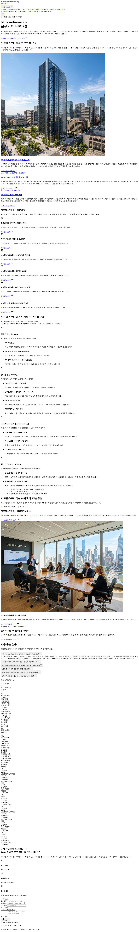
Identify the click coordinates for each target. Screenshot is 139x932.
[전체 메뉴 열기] (3, 14)
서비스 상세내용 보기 (9, 520)
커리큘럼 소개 (6, 7)
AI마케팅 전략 (38, 9)
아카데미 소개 (30, 11)
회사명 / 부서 (5, 901)
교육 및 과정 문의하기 (43, 11)
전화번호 (4, 905)
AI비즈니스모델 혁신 (25, 9)
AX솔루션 (4, 3)
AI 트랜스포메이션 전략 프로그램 (15, 160)
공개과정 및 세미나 (18, 11)
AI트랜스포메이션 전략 (9, 9)
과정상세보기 (6, 232)
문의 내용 (4, 917)
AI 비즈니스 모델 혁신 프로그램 (14, 177)
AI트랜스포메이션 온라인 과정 (54, 9)
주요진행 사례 (6, 11)
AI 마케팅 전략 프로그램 (11, 195)
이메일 (3, 903)
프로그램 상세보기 (8, 171)
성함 (2, 899)
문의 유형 (4, 907)
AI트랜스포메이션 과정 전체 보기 (13, 38)
